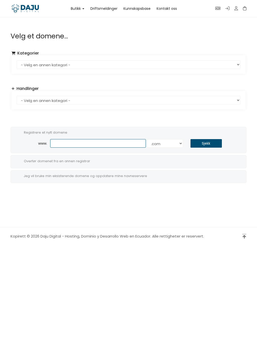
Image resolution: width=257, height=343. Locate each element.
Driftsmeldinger (103, 8)
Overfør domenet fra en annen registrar (57, 160)
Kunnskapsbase (137, 8)
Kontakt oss (167, 8)
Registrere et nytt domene (45, 132)
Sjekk (206, 143)
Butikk (77, 8)
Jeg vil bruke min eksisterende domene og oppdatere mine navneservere (85, 176)
